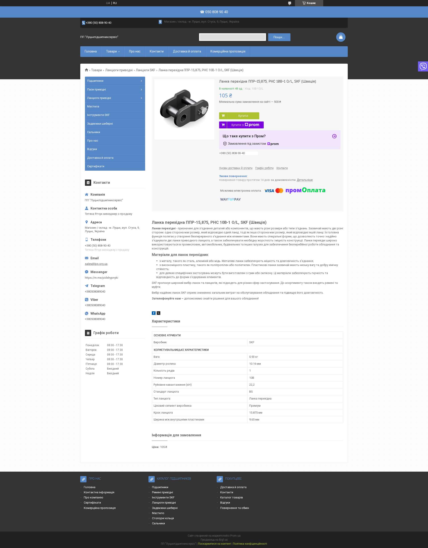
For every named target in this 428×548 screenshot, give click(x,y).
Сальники (93, 132)
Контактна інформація (99, 492)
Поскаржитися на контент (214, 543)
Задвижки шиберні (100, 123)
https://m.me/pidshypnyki (101, 277)
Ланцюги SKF (145, 70)
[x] (158, 314)
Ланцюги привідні (99, 98)
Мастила (93, 106)
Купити (243, 115)
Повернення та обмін (234, 508)
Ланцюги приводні (119, 70)
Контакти (157, 51)
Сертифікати (95, 166)
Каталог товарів (231, 497)
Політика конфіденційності (250, 543)
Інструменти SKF (98, 115)
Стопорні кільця (163, 518)
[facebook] (154, 314)
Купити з (237, 125)
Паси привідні (96, 89)
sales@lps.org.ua (96, 264)
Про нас (134, 51)
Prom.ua (235, 535)
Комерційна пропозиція (227, 51)
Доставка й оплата (187, 51)
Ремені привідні (162, 492)
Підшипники (95, 80)
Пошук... (279, 37)
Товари (111, 51)
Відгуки (92, 149)
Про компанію (93, 497)
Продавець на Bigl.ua (214, 539)
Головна (91, 51)
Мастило (158, 513)
